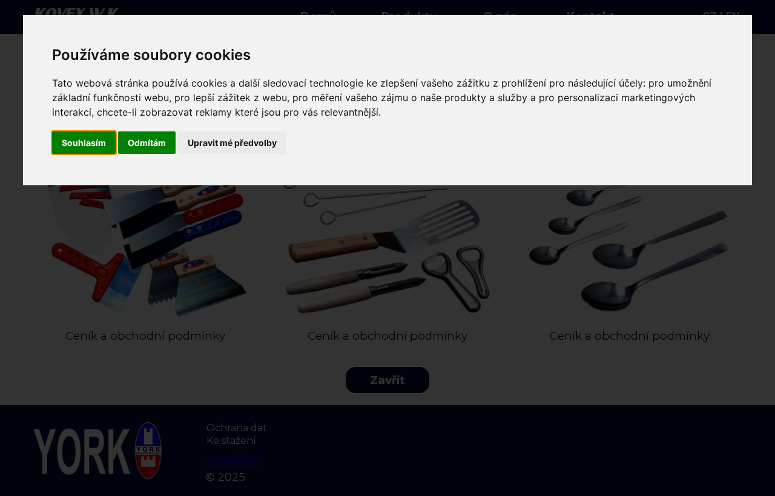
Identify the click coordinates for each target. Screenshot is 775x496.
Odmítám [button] (147, 142)
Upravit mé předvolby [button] (232, 142)
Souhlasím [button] (84, 142)
